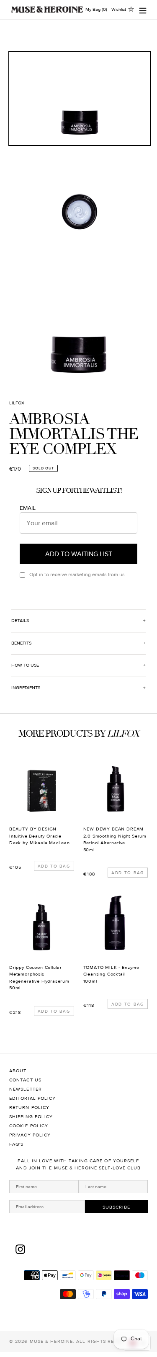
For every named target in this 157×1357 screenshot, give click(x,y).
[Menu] (143, 10)
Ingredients (25, 687)
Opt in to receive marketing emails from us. (77, 574)
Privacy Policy (30, 1135)
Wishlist (118, 9)
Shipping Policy (31, 1116)
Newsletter (25, 1089)
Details (20, 620)
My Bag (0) (96, 9)
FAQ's (16, 1144)
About (18, 1071)
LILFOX (16, 403)
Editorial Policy (32, 1098)
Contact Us (25, 1080)
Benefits (21, 643)
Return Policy (29, 1107)
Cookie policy (28, 1126)
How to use (25, 665)
